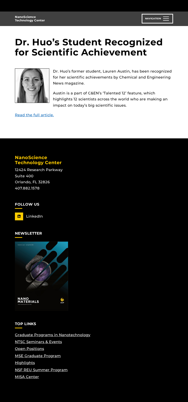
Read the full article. (34, 115)
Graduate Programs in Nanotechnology (52, 335)
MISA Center (27, 377)
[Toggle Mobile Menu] (172, 5)
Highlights (25, 363)
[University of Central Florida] (45, 5)
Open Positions (29, 349)
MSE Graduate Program (38, 356)
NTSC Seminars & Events (38, 342)
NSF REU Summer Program (41, 370)
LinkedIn (34, 216)
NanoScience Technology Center (30, 18)
